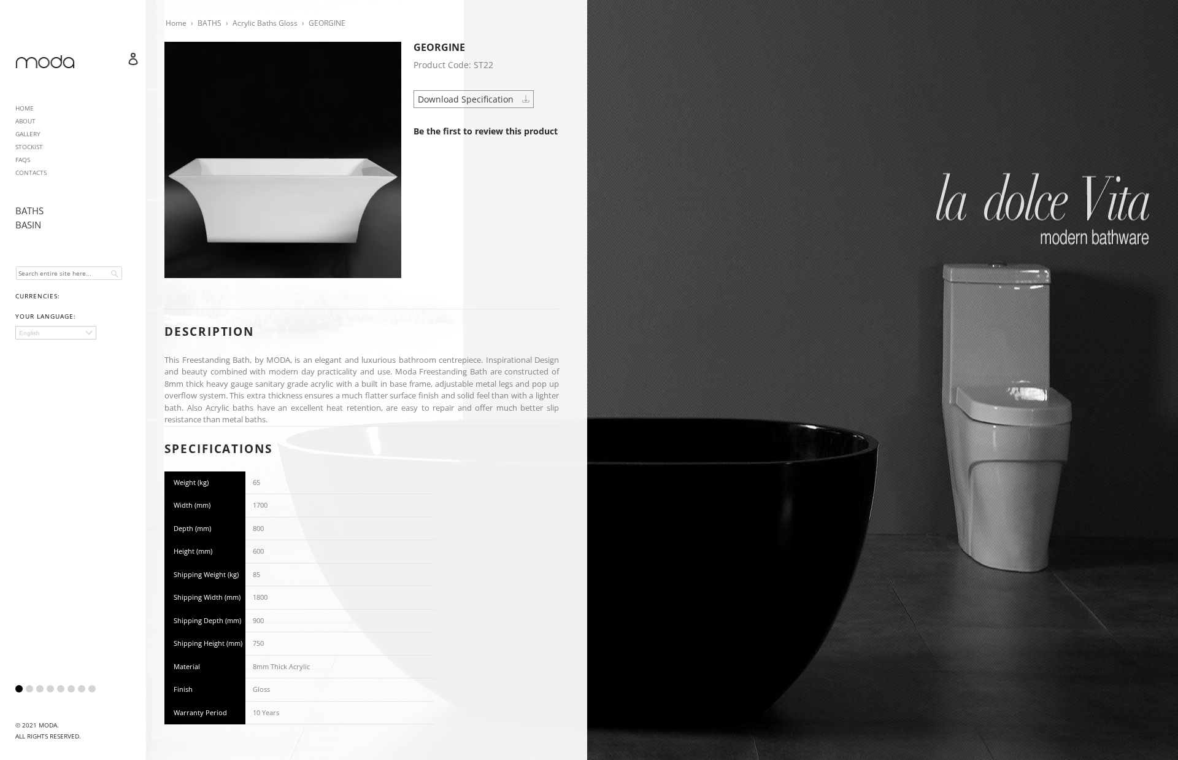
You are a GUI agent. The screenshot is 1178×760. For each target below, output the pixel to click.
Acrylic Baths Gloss (265, 23)
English (29, 333)
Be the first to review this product (486, 131)
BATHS (29, 210)
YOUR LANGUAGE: (45, 316)
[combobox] (69, 273)
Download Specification (467, 99)
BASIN (28, 225)
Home (176, 23)
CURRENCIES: (37, 296)
